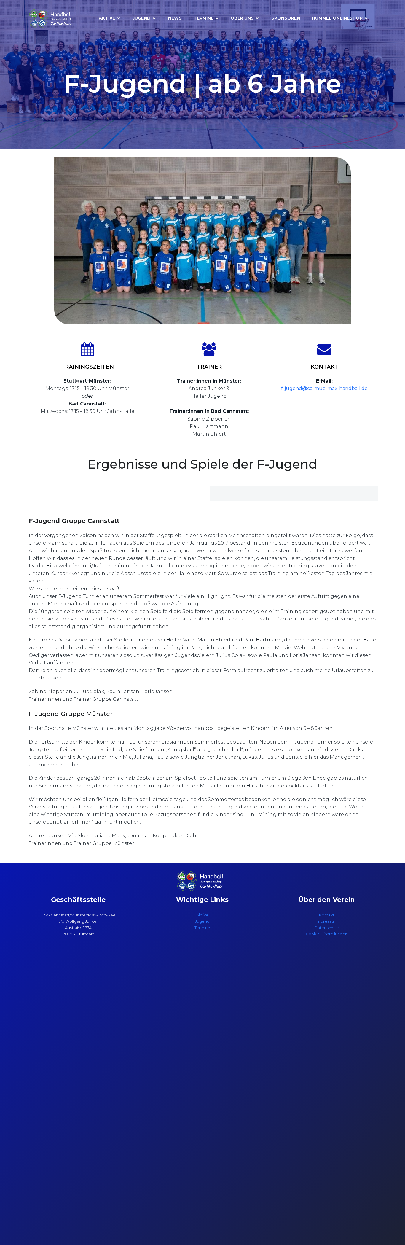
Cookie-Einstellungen (326, 934)
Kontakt (326, 915)
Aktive (202, 915)
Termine (202, 927)
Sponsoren (285, 18)
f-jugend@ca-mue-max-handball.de (324, 388)
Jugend (202, 921)
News (175, 18)
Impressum (326, 921)
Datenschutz (326, 927)
